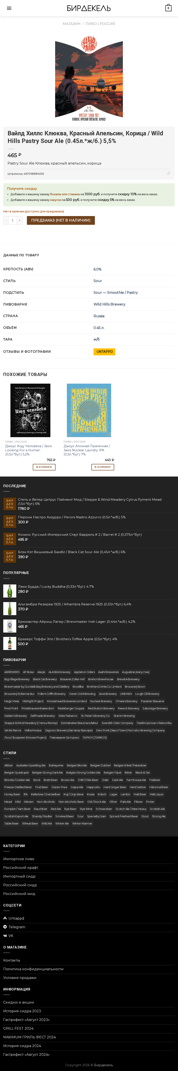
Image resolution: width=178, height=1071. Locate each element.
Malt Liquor (157, 794)
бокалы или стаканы (65, 194)
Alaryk (41, 672)
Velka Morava (33, 730)
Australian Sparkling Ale (31, 765)
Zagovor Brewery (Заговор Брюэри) (69, 730)
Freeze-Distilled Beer (18, 787)
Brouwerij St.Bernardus (19, 693)
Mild (17, 801)
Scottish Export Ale (16, 816)
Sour (98, 281)
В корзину (44, 466)
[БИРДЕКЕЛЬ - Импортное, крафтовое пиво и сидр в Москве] (89, 8)
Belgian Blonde (77, 765)
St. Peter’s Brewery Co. (95, 715)
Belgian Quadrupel (16, 772)
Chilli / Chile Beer (88, 780)
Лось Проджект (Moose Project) (25, 737)
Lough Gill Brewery (147, 693)
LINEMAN (126, 693)
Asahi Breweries (108, 672)
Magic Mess (11, 701)
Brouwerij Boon (135, 686)
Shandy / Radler (42, 816)
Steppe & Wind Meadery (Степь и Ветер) (30, 723)
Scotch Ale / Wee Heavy (130, 809)
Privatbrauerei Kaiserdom (37, 708)
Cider (105, 780)
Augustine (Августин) (135, 672)
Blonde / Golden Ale (17, 780)
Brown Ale (67, 780)
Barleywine (56, 765)
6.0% (98, 269)
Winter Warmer (82, 823)
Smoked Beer (64, 816)
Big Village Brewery (17, 679)
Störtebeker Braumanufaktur (79, 723)
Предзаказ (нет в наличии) (61, 220)
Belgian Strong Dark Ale (47, 772)
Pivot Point (11, 708)
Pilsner (138, 801)
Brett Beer (51, 780)
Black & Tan (142, 772)
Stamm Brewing (124, 715)
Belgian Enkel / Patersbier (130, 765)
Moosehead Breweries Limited (67, 701)
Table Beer (11, 823)
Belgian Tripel (112, 772)
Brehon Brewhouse (101, 679)
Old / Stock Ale (96, 801)
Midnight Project (33, 701)
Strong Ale (159, 816)
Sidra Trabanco (67, 715)
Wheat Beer (30, 823)
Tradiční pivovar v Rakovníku (154, 723)
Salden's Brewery (15, 715)
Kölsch (102, 794)
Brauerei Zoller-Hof (72, 679)
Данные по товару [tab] (21, 255)
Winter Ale (62, 823)
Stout (144, 816)
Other (113, 801)
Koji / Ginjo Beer (74, 794)
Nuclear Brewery (101, 701)
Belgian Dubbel (100, 765)
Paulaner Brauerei (152, 701)
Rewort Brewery (128, 708)
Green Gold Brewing (82, 693)
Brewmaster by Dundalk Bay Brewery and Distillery (36, 686)
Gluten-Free (59, 787)
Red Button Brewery (101, 708)
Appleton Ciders (84, 672)
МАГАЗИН (72, 24)
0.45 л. (99, 328)
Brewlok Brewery (128, 679)
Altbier (8, 765)
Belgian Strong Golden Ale (83, 772)
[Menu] (9, 8)
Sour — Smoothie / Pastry (116, 292)
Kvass (90, 794)
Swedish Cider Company (117, 723)
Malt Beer (140, 794)
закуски (55, 199)
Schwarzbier (104, 809)
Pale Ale (125, 801)
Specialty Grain (96, 816)
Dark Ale (117, 780)
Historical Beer (158, 787)
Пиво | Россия (100, 24)
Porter (150, 801)
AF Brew (28, 672)
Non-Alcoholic (46, 801)
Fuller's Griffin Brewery (52, 693)
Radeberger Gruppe (71, 708)
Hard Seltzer (138, 787)
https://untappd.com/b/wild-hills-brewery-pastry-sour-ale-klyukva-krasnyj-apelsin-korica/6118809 (104, 351)
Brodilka (78, 686)
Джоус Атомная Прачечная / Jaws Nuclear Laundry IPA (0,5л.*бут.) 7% (87, 450)
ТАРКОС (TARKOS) (95, 737)
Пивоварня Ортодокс (64, 737)
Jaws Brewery (108, 693)
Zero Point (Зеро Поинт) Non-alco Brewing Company (130, 730)
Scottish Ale (157, 809)
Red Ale (56, 809)
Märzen (28, 801)
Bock (36, 780)
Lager (113, 794)
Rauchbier (40, 809)
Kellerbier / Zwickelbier (45, 794)
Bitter (128, 772)
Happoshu (93, 787)
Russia (99, 316)
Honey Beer (12, 794)
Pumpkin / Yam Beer (17, 809)
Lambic (125, 794)
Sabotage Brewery (155, 708)
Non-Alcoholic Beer (71, 801)
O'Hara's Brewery (126, 701)
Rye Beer (70, 809)
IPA (26, 794)
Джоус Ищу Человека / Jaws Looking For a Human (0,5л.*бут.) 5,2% (28, 450)
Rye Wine (86, 809)
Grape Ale (77, 787)
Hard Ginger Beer (115, 787)
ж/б (97, 339)
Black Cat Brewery (45, 679)
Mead (8, 801)
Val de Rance (12, 730)
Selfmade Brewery (42, 715)
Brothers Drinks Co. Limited (104, 686)
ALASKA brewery (60, 672)
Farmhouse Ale (136, 780)
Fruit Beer (41, 787)
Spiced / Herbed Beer (123, 816)
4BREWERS (12, 672)
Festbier (154, 780)
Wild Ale (46, 823)
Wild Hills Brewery (109, 304)
